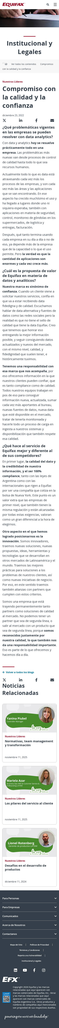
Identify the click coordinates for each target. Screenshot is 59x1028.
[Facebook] (34, 970)
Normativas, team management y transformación (29, 743)
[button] (47, 4)
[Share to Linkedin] (22, 120)
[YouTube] (25, 970)
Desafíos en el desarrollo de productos (25, 867)
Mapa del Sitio (16, 944)
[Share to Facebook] (37, 120)
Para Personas (10, 898)
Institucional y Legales (31, 961)
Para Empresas (11, 907)
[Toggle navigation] (55, 4)
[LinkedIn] (15, 970)
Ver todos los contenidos (23, 64)
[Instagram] (43, 970)
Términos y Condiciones (29, 950)
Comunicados (10, 916)
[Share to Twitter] (5, 120)
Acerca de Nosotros (13, 925)
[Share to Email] (53, 120)
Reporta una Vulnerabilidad (29, 955)
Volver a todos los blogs (20, 672)
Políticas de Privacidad (39, 944)
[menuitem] (47, 4)
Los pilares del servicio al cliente (29, 803)
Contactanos (9, 934)
